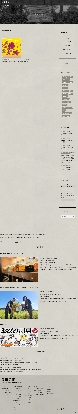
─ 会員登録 (28, 399)
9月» (71, 199)
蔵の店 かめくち (16, 400)
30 (61, 197)
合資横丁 (65, 96)
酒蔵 (64, 116)
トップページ (5, 386)
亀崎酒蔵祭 (66, 90)
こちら (16, 242)
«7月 (64, 199)
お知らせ (67, 45)
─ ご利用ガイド (29, 395)
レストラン (65, 88)
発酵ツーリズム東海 (68, 107)
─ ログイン (28, 401)
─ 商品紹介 (17, 402)
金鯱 (68, 116)
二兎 (71, 90)
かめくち (65, 82)
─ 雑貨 (27, 390)
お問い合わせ (49, 388)
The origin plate (17, 394)
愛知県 (64, 102)
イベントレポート (68, 49)
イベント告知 (68, 42)
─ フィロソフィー (7, 390)
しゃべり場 (68, 53)
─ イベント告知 (39, 392)
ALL (68, 38)
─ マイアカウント (29, 397)
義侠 (64, 110)
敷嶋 (69, 102)
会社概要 (49, 389)
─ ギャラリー (6, 394)
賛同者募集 (49, 391)
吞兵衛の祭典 (66, 99)
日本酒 (64, 105)
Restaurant (66, 79)
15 (73, 191)
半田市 (71, 93)
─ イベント (28, 393)
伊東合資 (65, 93)
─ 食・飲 (27, 388)
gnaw (64, 76)
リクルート (65, 85)
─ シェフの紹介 (18, 390)
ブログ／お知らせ (38, 390)
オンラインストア (27, 386)
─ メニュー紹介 (18, 396)
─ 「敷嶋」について (7, 392)
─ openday (17, 388)
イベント (71, 82)
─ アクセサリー (29, 391)
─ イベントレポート (40, 394)
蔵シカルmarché (67, 113)
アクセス (48, 386)
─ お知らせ (38, 396)
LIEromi (70, 76)
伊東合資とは (5, 388)
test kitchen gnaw (17, 386)
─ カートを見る (29, 402)
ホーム (3, 5)
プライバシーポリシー (51, 393)
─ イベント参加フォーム (40, 388)
